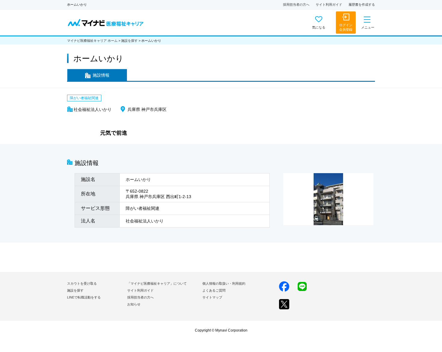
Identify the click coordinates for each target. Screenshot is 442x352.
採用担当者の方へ (296, 4)
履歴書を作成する (361, 4)
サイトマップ (212, 297)
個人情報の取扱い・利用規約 (223, 283)
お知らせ (133, 304)
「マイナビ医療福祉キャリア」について (157, 283)
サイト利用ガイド (329, 4)
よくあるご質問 (214, 290)
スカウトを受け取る (82, 283)
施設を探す (129, 40)
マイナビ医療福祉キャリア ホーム (92, 40)
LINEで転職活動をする (84, 297)
